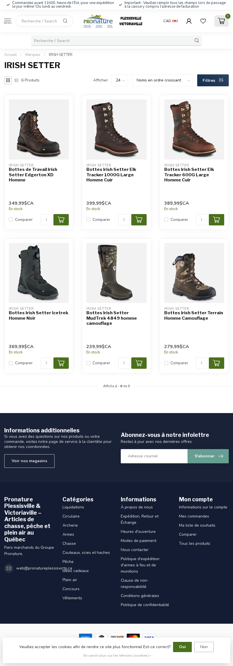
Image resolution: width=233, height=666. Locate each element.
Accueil (10, 54)
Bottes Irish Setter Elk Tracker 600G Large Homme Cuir (189, 175)
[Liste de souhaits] (203, 21)
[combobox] (44, 21)
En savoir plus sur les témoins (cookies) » (117, 655)
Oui (182, 647)
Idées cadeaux (76, 570)
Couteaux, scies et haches (86, 552)
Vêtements (72, 598)
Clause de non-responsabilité (135, 583)
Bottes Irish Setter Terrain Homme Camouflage (193, 315)
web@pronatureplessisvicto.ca (44, 568)
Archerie (70, 525)
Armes (68, 534)
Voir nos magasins (29, 461)
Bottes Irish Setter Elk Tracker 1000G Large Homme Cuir (111, 175)
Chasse (69, 543)
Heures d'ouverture (138, 531)
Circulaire (71, 516)
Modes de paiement (138, 540)
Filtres (209, 80)
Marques (32, 54)
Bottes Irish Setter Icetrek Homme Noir (38, 315)
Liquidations (73, 507)
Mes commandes (194, 516)
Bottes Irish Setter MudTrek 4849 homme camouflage (111, 318)
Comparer (24, 219)
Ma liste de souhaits (197, 525)
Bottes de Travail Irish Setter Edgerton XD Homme (33, 175)
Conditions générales (140, 595)
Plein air (70, 580)
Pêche (68, 561)
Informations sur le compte (203, 507)
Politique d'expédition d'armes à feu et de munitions (140, 565)
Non (204, 647)
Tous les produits (194, 543)
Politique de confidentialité (145, 605)
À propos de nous (137, 507)
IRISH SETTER (60, 54)
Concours (71, 589)
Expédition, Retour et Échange (140, 519)
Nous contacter (135, 549)
